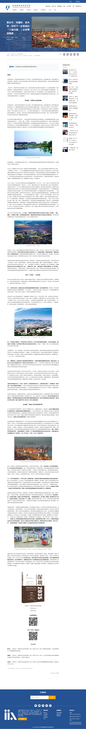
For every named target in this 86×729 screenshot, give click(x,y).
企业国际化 (43, 9)
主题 (50, 9)
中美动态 (29, 9)
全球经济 (22, 9)
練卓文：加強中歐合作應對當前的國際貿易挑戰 (73, 81)
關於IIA (45, 712)
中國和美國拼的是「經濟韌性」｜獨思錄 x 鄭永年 (73, 125)
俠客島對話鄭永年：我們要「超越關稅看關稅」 (73, 108)
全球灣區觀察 (20, 54)
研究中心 (46, 715)
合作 (70, 1)
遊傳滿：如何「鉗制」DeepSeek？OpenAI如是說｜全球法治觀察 (73, 141)
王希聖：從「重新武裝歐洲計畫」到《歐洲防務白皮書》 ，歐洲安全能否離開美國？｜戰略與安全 (73, 100)
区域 (55, 9)
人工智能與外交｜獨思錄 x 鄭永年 (73, 148)
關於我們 (48, 6)
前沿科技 (36, 9)
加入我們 (69, 6)
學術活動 (59, 714)
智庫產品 (59, 715)
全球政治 (15, 9)
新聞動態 (59, 6)
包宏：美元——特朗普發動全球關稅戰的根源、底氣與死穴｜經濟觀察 (73, 90)
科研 (64, 6)
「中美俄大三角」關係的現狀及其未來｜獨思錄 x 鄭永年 (73, 132)
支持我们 (77, 1)
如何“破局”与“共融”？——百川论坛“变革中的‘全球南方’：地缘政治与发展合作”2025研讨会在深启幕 (74, 73)
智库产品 (54, 6)
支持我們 (22, 718)
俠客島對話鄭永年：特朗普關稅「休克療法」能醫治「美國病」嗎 (73, 116)
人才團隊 (46, 714)
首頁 (9, 54)
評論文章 (14, 54)
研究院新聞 (59, 712)
